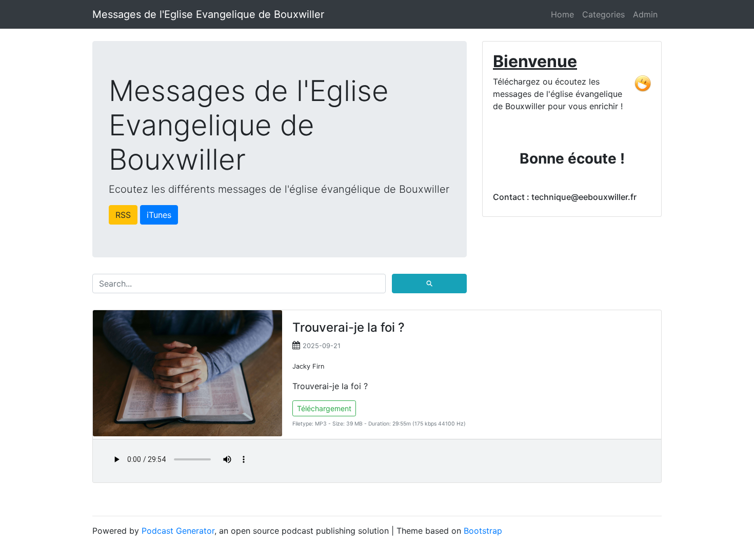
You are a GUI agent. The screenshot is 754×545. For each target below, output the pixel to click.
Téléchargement (324, 408)
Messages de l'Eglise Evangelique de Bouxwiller (208, 14)
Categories (603, 14)
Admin (645, 14)
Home (562, 14)
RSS (123, 215)
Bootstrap (483, 531)
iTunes (159, 215)
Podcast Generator (178, 531)
